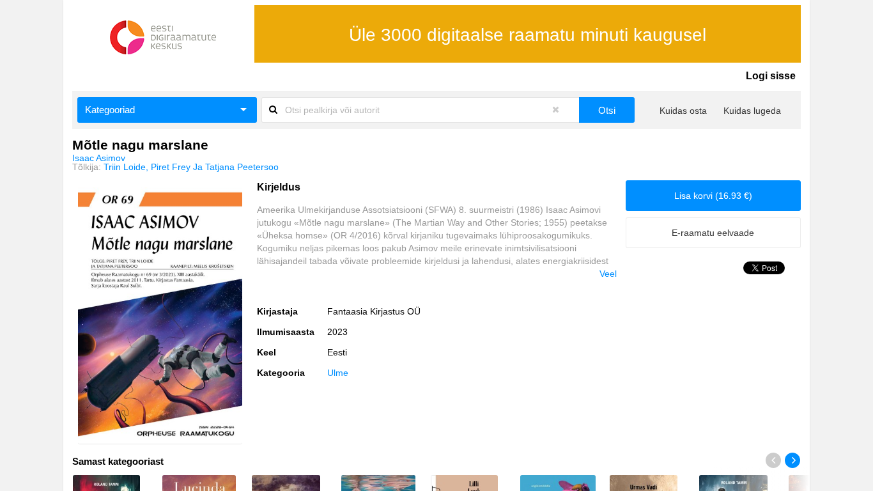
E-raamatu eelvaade (713, 233)
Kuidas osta (683, 110)
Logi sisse (771, 75)
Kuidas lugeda (752, 110)
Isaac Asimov (98, 158)
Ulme (337, 373)
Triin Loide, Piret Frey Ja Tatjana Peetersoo (191, 167)
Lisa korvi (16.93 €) (713, 196)
